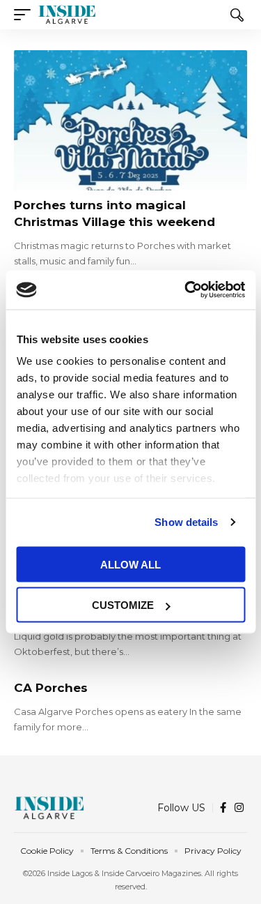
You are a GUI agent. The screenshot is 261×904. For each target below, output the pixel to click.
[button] (26, 14)
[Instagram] (239, 808)
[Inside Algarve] (67, 14)
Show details (186, 522)
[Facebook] (223, 808)
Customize (123, 605)
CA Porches (51, 688)
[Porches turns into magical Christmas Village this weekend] (130, 120)
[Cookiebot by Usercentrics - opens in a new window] (186, 290)
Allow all (130, 564)
